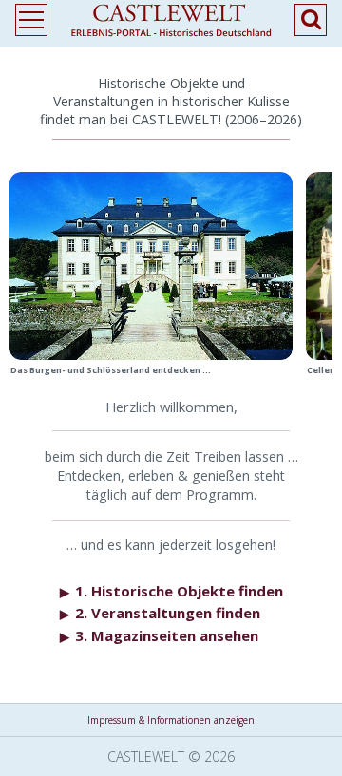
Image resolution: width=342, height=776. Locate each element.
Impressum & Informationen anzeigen (171, 720)
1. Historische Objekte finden (171, 590)
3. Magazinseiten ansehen (159, 635)
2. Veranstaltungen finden (160, 612)
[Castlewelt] (171, 24)
